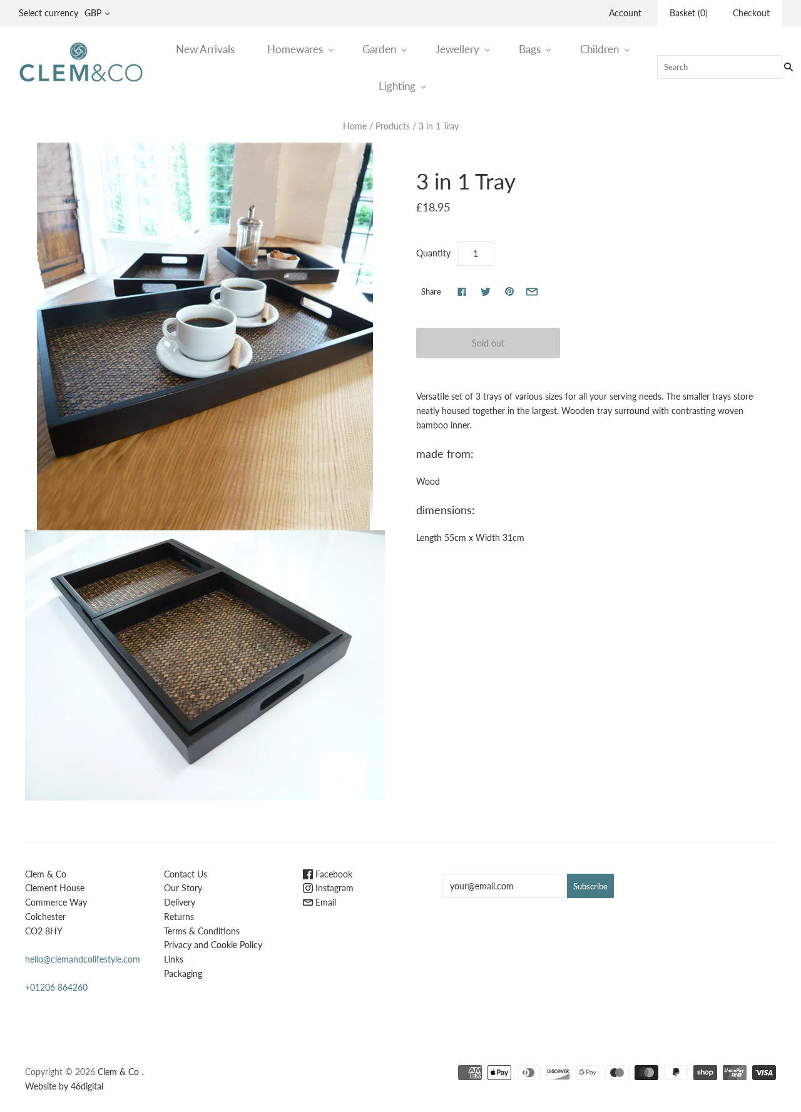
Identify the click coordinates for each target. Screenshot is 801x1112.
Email (324, 902)
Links (173, 959)
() (689, 13)
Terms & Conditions (202, 931)
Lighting (397, 86)
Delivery (179, 902)
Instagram (333, 887)
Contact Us (185, 874)
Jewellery (457, 49)
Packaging (183, 973)
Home (355, 126)
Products (392, 126)
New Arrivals (205, 49)
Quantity (433, 253)
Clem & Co (118, 1071)
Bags (530, 49)
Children (599, 49)
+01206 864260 (56, 987)
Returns (179, 916)
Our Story (183, 887)
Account (625, 13)
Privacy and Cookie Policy (213, 944)
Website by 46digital (64, 1086)
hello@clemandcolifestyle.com (82, 959)
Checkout (751, 13)
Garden (379, 49)
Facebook (332, 874)
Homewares (295, 49)
